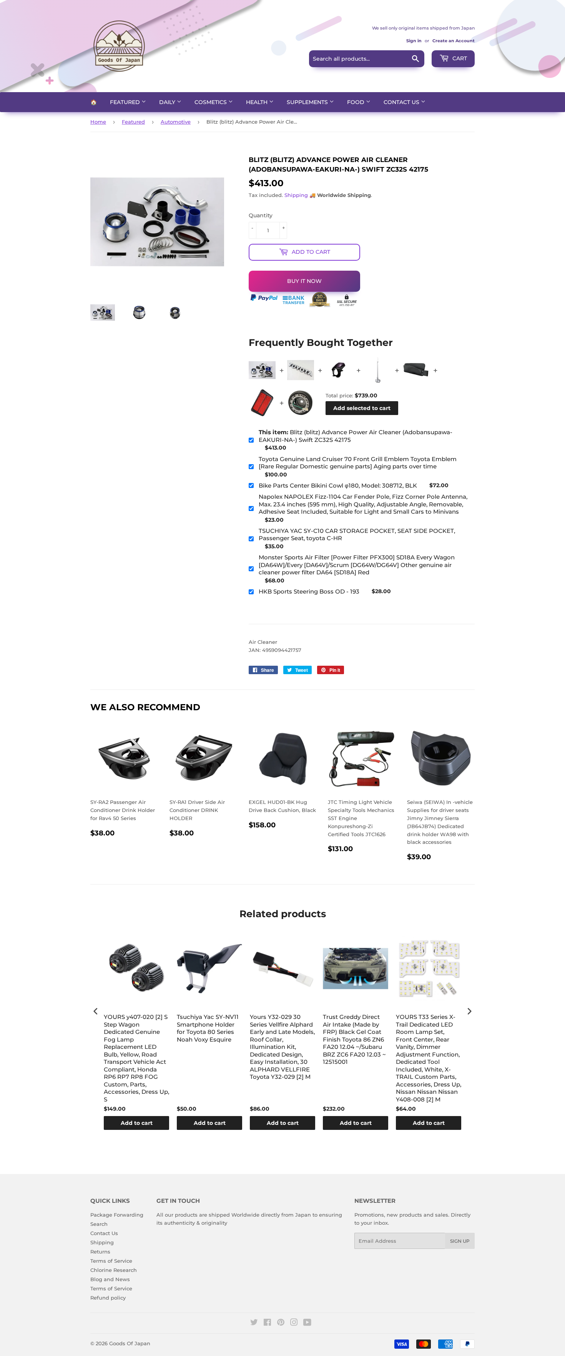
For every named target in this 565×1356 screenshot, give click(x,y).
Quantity (261, 215)
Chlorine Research (113, 1270)
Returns (100, 1252)
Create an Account (453, 40)
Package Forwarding (116, 1215)
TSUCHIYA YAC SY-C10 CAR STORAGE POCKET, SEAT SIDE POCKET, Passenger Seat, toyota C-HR (357, 534)
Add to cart (137, 1123)
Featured (125, 102)
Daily (168, 102)
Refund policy (108, 1298)
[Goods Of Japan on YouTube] (307, 1323)
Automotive (176, 122)
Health (257, 102)
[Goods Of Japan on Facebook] (267, 1323)
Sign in (414, 40)
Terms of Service (111, 1261)
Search (99, 1224)
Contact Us (402, 102)
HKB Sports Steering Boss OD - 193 (309, 591)
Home (98, 122)
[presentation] (95, 1011)
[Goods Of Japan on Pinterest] (281, 1323)
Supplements (308, 102)
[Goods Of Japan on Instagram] (294, 1323)
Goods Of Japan (129, 1343)
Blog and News (110, 1279)
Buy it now (304, 281)
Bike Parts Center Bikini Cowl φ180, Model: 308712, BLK (338, 485)
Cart (459, 58)
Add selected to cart (362, 408)
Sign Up (460, 1241)
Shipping (296, 195)
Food (356, 102)
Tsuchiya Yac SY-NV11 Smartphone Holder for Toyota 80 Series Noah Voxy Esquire (208, 1028)
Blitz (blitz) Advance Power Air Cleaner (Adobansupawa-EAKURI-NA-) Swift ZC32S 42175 (355, 435)
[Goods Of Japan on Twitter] (254, 1323)
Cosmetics (211, 102)
